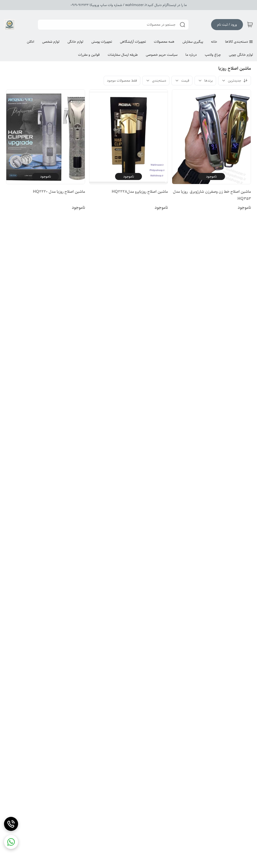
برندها (208, 80)
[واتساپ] (11, 842)
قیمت (185, 80)
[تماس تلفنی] (11, 824)
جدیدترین (234, 80)
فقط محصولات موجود (122, 80)
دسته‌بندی (159, 80)
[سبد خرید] (250, 25)
